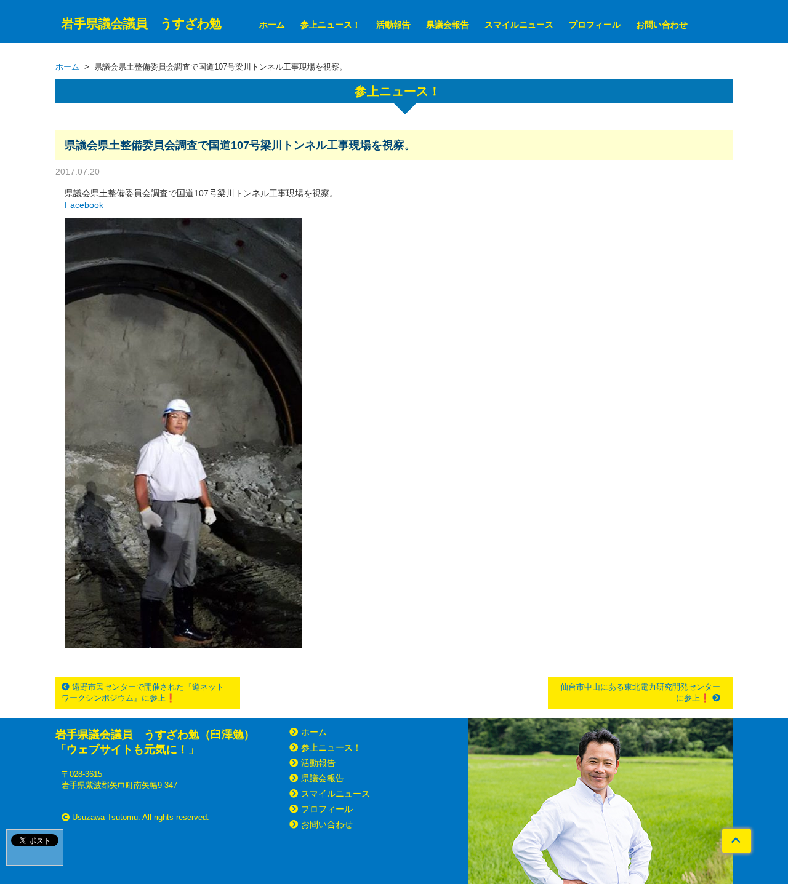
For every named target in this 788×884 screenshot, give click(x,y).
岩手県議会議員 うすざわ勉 (142, 23)
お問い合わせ (662, 25)
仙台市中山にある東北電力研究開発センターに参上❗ (640, 692)
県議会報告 (447, 25)
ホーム (272, 25)
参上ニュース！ (330, 25)
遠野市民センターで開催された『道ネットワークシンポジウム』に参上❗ (143, 692)
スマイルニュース (518, 25)
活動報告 (393, 25)
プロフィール (595, 25)
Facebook (84, 205)
